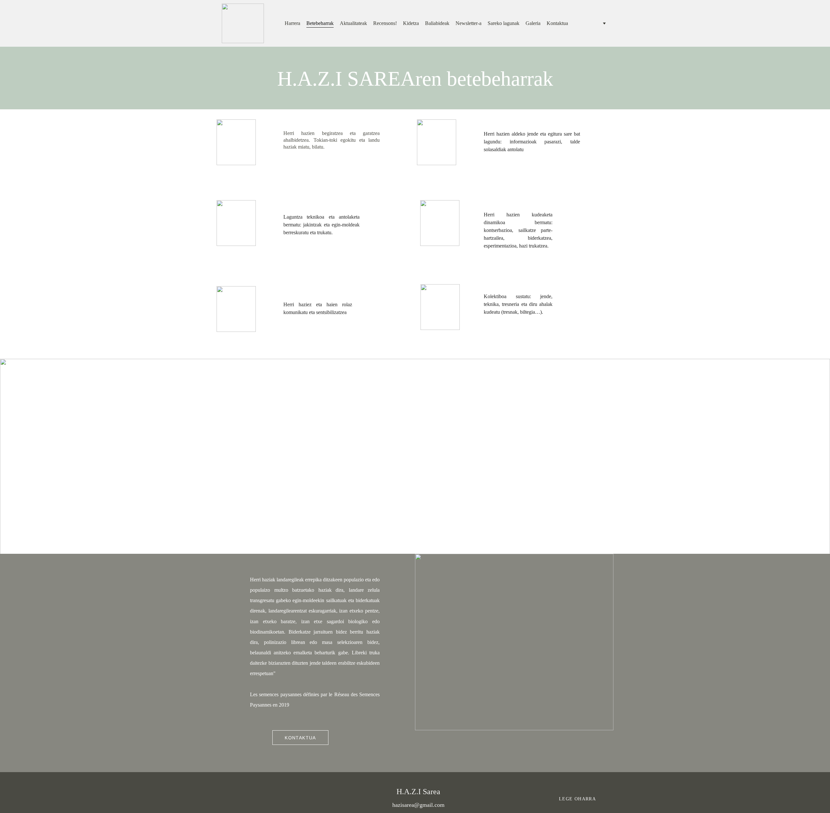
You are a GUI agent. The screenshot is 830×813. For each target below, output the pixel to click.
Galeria (533, 23)
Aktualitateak (353, 23)
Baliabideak (437, 23)
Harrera (292, 23)
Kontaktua (557, 23)
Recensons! (385, 23)
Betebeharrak (320, 23)
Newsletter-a (468, 23)
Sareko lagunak (503, 23)
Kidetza (411, 23)
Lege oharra (577, 798)
